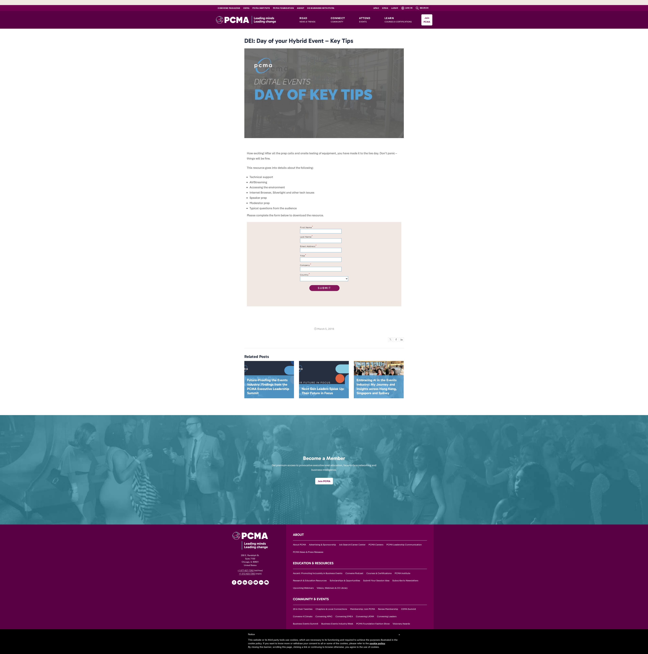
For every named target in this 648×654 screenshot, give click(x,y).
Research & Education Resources (310, 580)
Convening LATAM (365, 616)
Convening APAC (323, 616)
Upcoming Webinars (303, 588)
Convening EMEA (344, 616)
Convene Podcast (354, 573)
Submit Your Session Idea (376, 580)
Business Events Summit (305, 623)
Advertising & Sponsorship (322, 544)
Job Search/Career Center (352, 544)
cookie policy (377, 643)
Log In (409, 8)
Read (307, 20)
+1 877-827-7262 (246, 570)
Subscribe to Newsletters (405, 580)
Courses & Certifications (379, 573)
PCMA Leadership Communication (404, 544)
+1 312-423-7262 (247, 573)
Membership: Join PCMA (362, 609)
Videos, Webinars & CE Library (332, 588)
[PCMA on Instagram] (250, 582)
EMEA (385, 8)
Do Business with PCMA (320, 8)
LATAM (394, 8)
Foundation (283, 8)
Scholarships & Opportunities (345, 580)
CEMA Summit (408, 609)
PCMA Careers (376, 544)
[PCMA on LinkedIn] (244, 582)
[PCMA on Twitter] (239, 582)
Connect (338, 20)
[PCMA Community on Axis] (266, 582)
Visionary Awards (401, 623)
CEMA (246, 8)
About (300, 8)
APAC (376, 8)
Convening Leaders (387, 616)
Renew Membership (388, 609)
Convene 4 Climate (302, 616)
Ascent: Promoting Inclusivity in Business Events (317, 573)
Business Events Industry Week (337, 623)
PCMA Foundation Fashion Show (373, 623)
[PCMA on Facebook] (234, 582)
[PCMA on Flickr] (261, 582)
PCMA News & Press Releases (308, 552)
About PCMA (299, 544)
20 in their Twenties (303, 609)
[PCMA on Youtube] (255, 582)
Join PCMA (427, 20)
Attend (365, 20)
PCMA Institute (261, 8)
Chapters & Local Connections (331, 609)
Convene (229, 8)
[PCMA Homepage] (253, 20)
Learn (398, 20)
